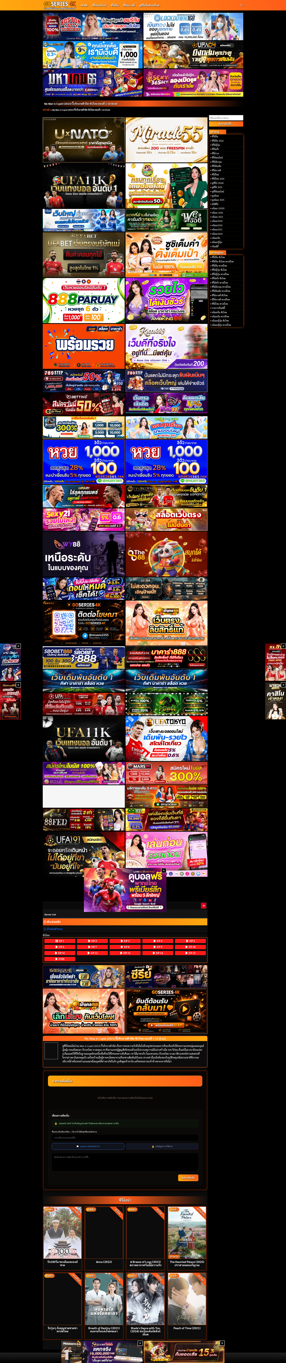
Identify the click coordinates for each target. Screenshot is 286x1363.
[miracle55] (167, 139)
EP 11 (61, 953)
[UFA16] (84, 738)
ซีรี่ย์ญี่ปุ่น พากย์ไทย (220, 274)
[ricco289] (167, 346)
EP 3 (126, 940)
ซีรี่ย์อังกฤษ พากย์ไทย (221, 286)
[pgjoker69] (167, 796)
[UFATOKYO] (167, 738)
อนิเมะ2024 (217, 233)
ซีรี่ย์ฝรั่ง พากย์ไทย (220, 282)
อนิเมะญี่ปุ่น (217, 242)
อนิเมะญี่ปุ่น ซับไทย (220, 320)
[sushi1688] (167, 254)
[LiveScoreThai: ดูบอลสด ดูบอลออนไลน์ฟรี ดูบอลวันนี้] (125, 890)
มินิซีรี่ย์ (215, 204)
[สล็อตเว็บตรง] (167, 519)
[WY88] (84, 554)
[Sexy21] (84, 519)
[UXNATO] (84, 139)
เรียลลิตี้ (215, 246)
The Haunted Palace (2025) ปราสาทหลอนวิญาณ (187, 1263)
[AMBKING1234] (167, 185)
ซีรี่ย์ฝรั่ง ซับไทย (219, 278)
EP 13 (126, 953)
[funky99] (167, 403)
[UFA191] (84, 854)
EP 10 (191, 946)
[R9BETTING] (84, 404)
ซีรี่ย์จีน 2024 (217, 140)
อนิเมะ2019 (217, 225)
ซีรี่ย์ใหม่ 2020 (218, 178)
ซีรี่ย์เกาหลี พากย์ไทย (221, 299)
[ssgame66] (102, 1352)
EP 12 (94, 953)
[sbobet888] (84, 657)
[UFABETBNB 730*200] (167, 496)
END (61, 959)
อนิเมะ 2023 (217, 216)
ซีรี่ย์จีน (115, 5)
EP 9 (159, 946)
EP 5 (192, 940)
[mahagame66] (93, 82)
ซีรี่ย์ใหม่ (215, 174)
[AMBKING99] (167, 300)
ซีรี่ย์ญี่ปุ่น (216, 145)
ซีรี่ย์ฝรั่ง (215, 149)
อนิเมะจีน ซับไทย (219, 312)
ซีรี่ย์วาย (215, 153)
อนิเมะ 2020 (217, 212)
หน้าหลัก (46, 109)
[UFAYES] (84, 704)
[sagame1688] (84, 976)
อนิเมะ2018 (217, 221)
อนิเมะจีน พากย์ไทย (220, 316)
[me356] (84, 220)
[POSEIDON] (84, 588)
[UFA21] (84, 496)
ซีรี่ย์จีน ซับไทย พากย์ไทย (223, 261)
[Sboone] (84, 681)
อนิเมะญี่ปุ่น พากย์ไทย (221, 325)
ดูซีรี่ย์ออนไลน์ (218, 191)
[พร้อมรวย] (84, 346)
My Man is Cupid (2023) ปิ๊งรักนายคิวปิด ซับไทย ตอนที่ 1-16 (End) (81, 103)
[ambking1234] (167, 427)
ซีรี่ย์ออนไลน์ (99, 5)
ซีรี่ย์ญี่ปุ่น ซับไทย (219, 269)
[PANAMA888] (10, 662)
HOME (84, 5)
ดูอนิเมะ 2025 (218, 200)
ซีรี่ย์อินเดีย (216, 166)
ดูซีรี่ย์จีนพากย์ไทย (149, 5)
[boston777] (93, 26)
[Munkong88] (167, 623)
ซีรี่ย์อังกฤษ (217, 162)
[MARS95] (167, 773)
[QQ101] (167, 819)
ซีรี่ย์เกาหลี (129, 5)
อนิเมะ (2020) (218, 208)
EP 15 (191, 953)
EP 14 (159, 953)
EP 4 (159, 940)
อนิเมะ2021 (217, 229)
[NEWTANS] (10, 701)
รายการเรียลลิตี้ (218, 308)
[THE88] (167, 554)
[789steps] (84, 381)
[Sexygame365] (193, 82)
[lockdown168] (193, 26)
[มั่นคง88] (84, 1011)
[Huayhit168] (93, 54)
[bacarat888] (167, 657)
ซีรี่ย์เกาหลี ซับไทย (220, 295)
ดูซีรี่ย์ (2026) (218, 183)
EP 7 (94, 946)
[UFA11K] (84, 185)
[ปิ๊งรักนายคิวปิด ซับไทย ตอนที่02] (204, 905)
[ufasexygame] (84, 773)
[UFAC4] (193, 54)
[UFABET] (84, 254)
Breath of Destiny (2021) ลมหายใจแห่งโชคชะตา (104, 1329)
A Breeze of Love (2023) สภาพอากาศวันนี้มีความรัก (145, 1263)
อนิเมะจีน (216, 238)
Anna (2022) (104, 1262)
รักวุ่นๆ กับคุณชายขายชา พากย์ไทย (62, 1329)
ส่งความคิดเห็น (188, 1177)
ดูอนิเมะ (215, 195)
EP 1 (61, 940)
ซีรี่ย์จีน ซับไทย (218, 257)
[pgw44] (167, 704)
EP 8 (126, 946)
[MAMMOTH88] (84, 427)
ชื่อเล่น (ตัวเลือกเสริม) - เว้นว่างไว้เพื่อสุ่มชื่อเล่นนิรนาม (74, 1132)
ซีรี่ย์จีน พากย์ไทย (219, 265)
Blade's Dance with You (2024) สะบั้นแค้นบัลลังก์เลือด (145, 1331)
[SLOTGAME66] (275, 662)
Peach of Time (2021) (187, 1328)
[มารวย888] (275, 701)
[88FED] (84, 819)
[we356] (167, 220)
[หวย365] (84, 461)
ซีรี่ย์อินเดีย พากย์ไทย (221, 291)
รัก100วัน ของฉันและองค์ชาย (62, 1263)
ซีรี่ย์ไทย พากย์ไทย (220, 303)
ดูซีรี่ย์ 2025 (217, 187)
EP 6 (61, 946)
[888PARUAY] (84, 300)
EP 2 (94, 940)
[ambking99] (167, 854)
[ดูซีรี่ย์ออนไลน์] (167, 976)
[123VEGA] (167, 588)
